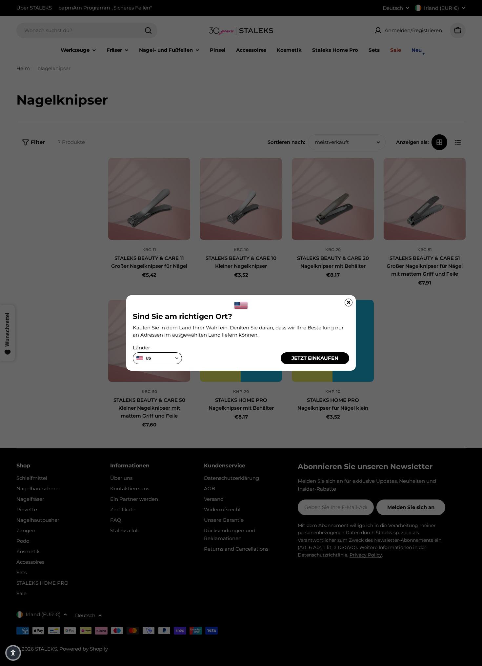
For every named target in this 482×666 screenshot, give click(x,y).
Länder (141, 347)
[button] (13, 653)
